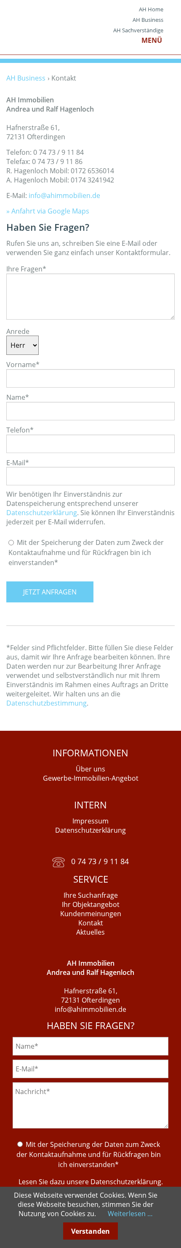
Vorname (23, 364)
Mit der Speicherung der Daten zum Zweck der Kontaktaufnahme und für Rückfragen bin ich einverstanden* (86, 552)
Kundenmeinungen (90, 913)
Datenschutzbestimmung (46, 703)
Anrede (17, 331)
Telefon (20, 430)
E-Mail (17, 462)
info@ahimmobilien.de (64, 195)
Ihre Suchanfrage (91, 895)
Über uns (90, 769)
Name (17, 397)
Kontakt (90, 923)
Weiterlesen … (130, 1213)
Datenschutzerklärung (41, 512)
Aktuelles (90, 932)
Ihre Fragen (26, 269)
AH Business (148, 19)
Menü (151, 40)
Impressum (90, 821)
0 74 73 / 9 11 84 (97, 861)
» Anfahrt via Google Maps (47, 211)
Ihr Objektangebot (91, 904)
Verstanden (90, 1231)
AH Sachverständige (138, 30)
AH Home (151, 9)
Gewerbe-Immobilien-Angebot (90, 778)
